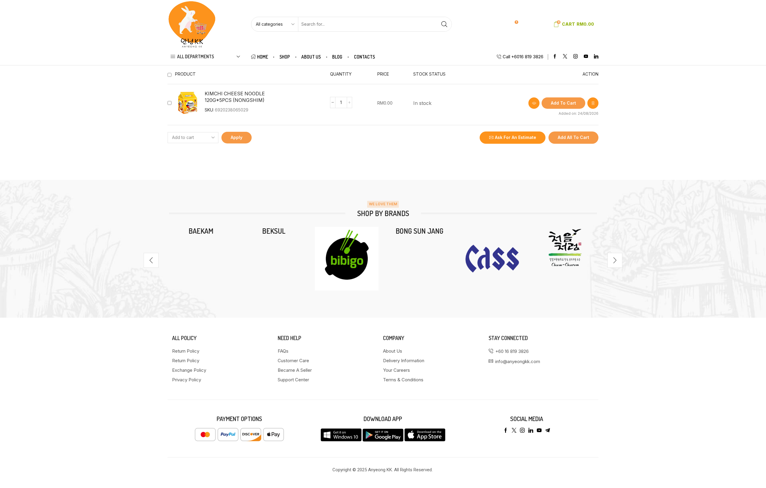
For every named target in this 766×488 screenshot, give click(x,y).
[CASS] (492, 258)
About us (311, 57)
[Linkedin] (596, 56)
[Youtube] (586, 56)
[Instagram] (575, 56)
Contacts (364, 57)
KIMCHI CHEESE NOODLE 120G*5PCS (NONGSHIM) (235, 97)
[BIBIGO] (347, 258)
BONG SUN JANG (419, 230)
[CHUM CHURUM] (565, 247)
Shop (284, 57)
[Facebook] (555, 56)
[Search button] (444, 24)
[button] (151, 260)
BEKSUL (273, 230)
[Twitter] (565, 56)
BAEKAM (201, 230)
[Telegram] (547, 430)
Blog (337, 57)
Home (262, 57)
